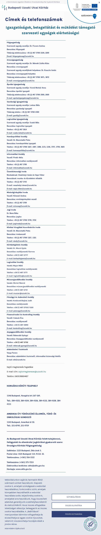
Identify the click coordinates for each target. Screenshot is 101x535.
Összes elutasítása (73, 506)
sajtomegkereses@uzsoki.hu (32, 371)
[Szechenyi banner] (82, 12)
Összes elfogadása (73, 514)
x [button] (99, 2)
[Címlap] (4, 7)
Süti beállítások (74, 497)
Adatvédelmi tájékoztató (15, 528)
